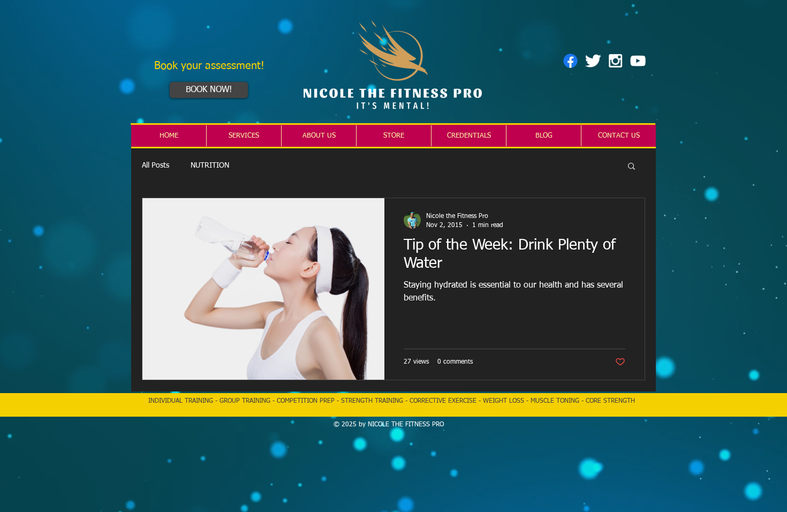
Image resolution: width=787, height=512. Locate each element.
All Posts (155, 165)
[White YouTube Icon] (638, 60)
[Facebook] (570, 60)
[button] (631, 166)
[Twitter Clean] (593, 60)
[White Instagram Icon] (615, 60)
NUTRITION (210, 165)
